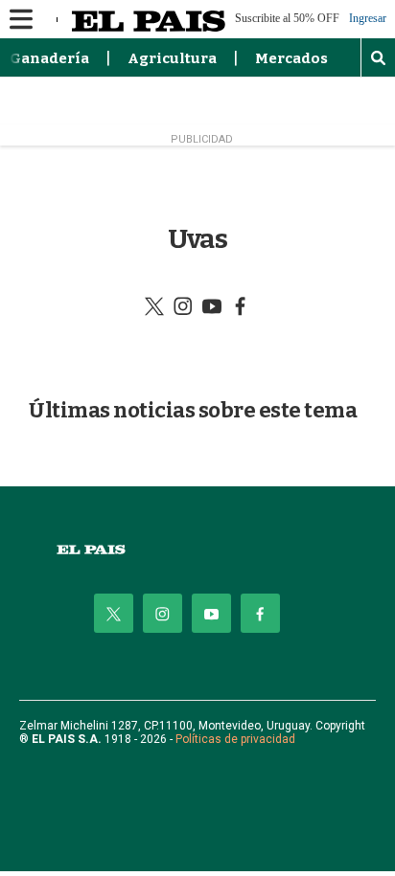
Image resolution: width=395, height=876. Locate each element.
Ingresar (367, 18)
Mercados (291, 58)
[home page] (197, 550)
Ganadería (49, 58)
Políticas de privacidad (235, 739)
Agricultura (172, 58)
